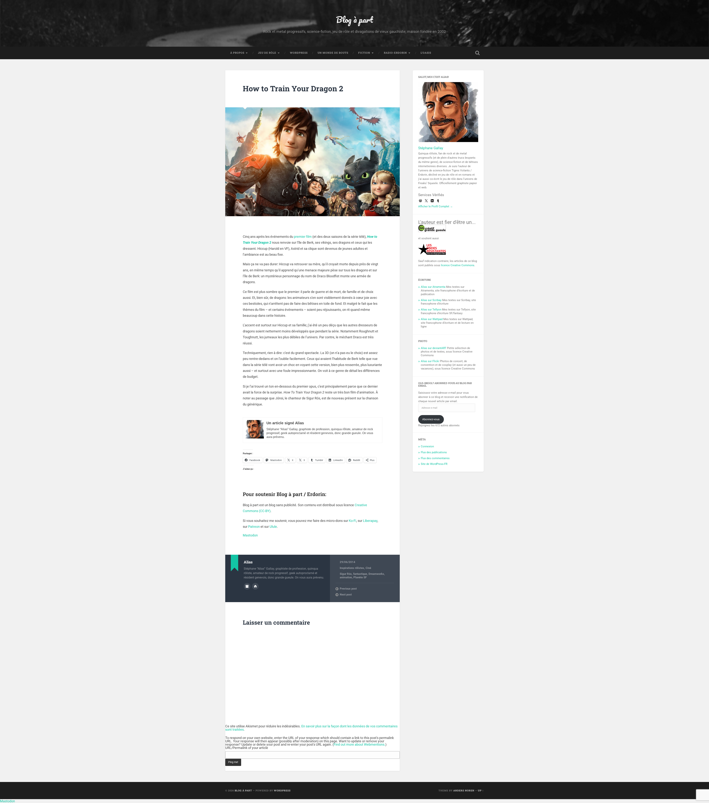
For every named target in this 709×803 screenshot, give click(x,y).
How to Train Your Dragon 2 (293, 88)
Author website (255, 586)
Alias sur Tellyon (431, 309)
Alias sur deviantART (433, 348)
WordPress (299, 52)
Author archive (247, 586)
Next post (346, 594)
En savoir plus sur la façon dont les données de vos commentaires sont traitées (311, 727)
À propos (237, 52)
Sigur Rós (346, 574)
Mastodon (250, 535)
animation (346, 577)
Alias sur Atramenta (433, 287)
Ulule (273, 527)
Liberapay (370, 521)
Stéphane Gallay (430, 148)
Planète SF (360, 577)
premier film (303, 237)
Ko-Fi (352, 521)
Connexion (427, 446)
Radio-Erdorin (395, 52)
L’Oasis (426, 52)
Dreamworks (376, 574)
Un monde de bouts (333, 52)
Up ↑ (481, 790)
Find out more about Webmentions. (359, 744)
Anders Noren (463, 790)
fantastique (360, 574)
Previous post (348, 588)
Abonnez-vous (431, 419)
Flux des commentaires (435, 458)
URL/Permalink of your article (246, 748)
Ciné (368, 568)
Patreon (254, 527)
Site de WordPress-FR (434, 464)
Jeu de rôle (267, 52)
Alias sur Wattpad (432, 319)
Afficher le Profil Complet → (435, 206)
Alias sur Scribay (431, 300)
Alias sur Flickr (430, 361)
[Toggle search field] (477, 53)
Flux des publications (434, 452)
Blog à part (354, 19)
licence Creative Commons (457, 265)
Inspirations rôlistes (352, 568)
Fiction (364, 52)
